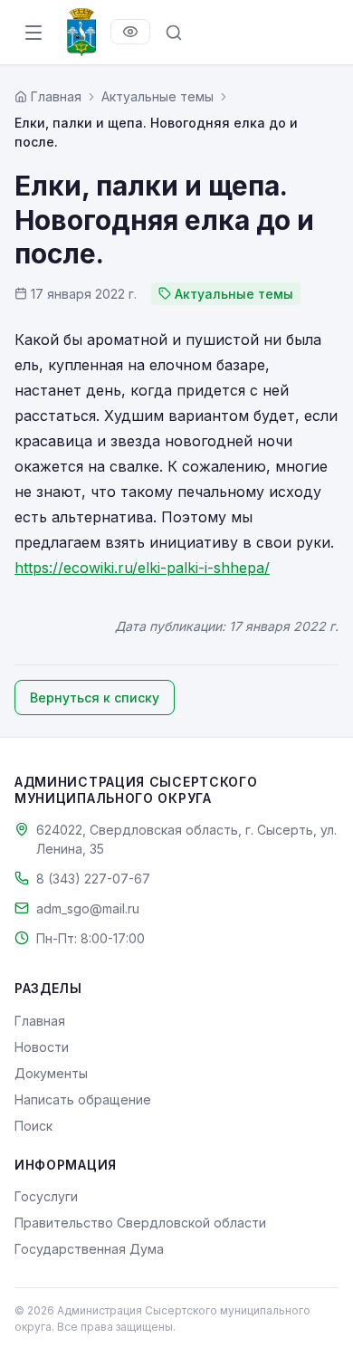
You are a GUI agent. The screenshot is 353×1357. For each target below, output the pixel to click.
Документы (51, 1073)
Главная (39, 1020)
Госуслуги (46, 1196)
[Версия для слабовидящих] (130, 31)
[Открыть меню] (33, 33)
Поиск (33, 1125)
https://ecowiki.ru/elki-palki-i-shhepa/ (142, 568)
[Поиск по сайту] (173, 32)
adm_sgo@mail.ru (87, 908)
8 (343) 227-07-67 (93, 878)
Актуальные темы (157, 96)
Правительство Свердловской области (140, 1222)
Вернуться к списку (94, 697)
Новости (41, 1047)
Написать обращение (82, 1099)
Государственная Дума (89, 1249)
